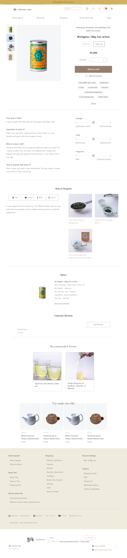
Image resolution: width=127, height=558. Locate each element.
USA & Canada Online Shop (103, 549)
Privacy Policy (85, 541)
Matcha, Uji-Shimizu (54, 460)
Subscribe (90, 537)
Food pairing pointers (18, 498)
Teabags (50, 476)
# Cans (81, 87)
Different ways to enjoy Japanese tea (25, 502)
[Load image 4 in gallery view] (10, 56)
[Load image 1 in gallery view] (10, 29)
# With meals (102, 97)
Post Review (98, 325)
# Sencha (104, 87)
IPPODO (22, 9)
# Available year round (87, 83)
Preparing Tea (15, 485)
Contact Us (88, 481)
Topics (109, 18)
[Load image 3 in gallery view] (10, 47)
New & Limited (52, 492)
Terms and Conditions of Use (28, 522)
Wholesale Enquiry (91, 485)
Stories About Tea (86, 18)
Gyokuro (50, 464)
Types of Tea (15, 481)
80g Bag (87, 44)
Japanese (97, 546)
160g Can (99, 44)
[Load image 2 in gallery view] (10, 38)
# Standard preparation (93, 92)
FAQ (85, 477)
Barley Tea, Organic (55, 480)
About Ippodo (17, 18)
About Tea (41, 18)
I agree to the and (70, 541)
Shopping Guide (90, 473)
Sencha (50, 468)
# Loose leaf (92, 87)
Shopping (63, 18)
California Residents (92, 489)
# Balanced (104, 83)
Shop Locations (16, 464)
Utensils (50, 484)
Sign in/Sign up (90, 460)
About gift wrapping (62, 304)
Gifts (48, 488)
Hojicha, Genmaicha (55, 472)
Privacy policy (14, 522)
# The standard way (86, 97)
